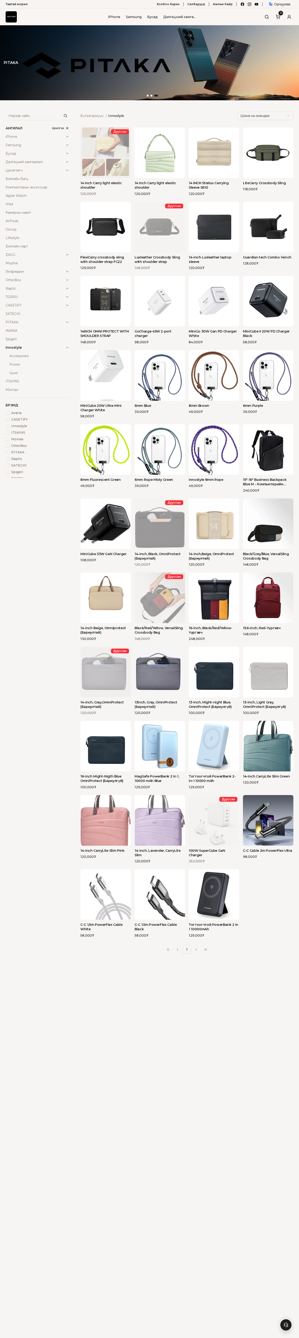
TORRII (12, 297)
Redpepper (15, 271)
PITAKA (12, 322)
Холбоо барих (168, 4)
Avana (16, 413)
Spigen (17, 472)
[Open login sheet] (289, 17)
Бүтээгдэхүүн (91, 116)
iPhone (114, 17)
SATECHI (19, 465)
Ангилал (14, 128)
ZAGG (10, 255)
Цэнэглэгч (14, 170)
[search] (65, 116)
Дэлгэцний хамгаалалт (180, 17)
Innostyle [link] (116, 116)
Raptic (11, 288)
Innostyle (14, 347)
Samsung (134, 17)
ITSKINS (18, 432)
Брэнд (12, 405)
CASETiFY (13, 305)
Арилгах (58, 128)
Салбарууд (196, 4)
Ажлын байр (223, 4)
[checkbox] (7, 413)
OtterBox (13, 280)
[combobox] (265, 116)
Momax (17, 439)
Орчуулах (282, 4)
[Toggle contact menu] (286, 1325)
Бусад (152, 17)
